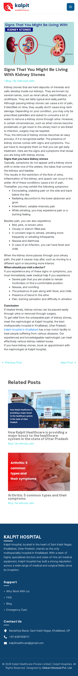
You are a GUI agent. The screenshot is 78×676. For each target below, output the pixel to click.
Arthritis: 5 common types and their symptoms (37, 497)
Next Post (68, 362)
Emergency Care (16, 609)
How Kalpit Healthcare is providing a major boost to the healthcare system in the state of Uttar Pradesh (38, 435)
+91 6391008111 (19, 636)
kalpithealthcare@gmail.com (26, 643)
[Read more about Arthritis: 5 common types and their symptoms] (39, 471)
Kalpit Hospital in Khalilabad (21, 329)
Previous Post (12, 362)
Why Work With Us (18, 591)
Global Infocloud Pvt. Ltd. (57, 667)
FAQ (9, 597)
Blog (8, 81)
